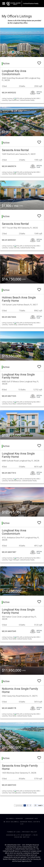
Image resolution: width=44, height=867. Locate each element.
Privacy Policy (29, 831)
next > (40, 805)
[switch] (39, 62)
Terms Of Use (13, 831)
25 (35, 805)
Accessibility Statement (18, 835)
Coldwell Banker (14, 818)
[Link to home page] (13, 3)
